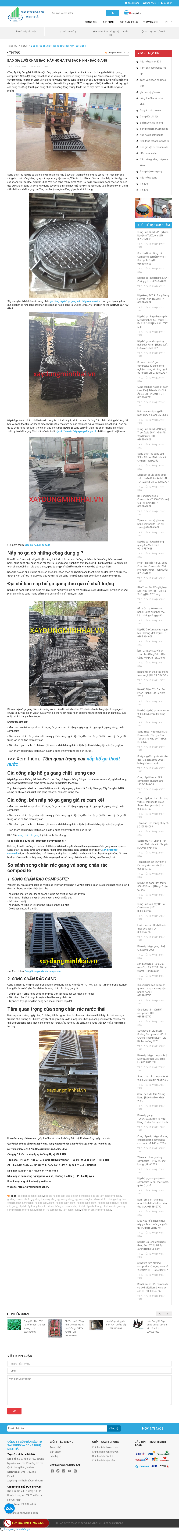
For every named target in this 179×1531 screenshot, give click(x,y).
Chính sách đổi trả (102, 1456)
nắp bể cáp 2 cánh (45, 1202)
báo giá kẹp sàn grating (30, 1195)
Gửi (14, 1411)
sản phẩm (133, 3)
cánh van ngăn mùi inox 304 (153, 83)
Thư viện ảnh (150, 22)
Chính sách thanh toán (105, 1447)
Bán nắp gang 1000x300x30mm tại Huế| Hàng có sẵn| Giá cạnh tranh (152, 1119)
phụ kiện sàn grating (114, 1206)
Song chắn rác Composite (154, 128)
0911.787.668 (153, 1428)
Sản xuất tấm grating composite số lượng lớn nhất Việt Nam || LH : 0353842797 (153, 1266)
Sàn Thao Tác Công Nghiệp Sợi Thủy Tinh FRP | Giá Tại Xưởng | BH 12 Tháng (152, 591)
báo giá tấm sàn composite (106, 1195)
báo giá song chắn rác (78, 1195)
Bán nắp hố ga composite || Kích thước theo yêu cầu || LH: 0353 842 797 (152, 1059)
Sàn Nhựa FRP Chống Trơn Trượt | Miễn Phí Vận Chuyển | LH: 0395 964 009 (152, 844)
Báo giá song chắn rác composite (42, 971)
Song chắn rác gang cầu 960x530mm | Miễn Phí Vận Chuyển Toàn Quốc (152, 457)
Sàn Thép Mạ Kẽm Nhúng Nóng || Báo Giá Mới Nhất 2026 (151, 1097)
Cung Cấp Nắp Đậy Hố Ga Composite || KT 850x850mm (151, 907)
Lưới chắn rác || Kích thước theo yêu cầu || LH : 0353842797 (151, 929)
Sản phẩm (108, 22)
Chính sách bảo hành (104, 1460)
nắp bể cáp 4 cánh (66, 1202)
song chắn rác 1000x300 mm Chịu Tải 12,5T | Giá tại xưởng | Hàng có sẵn (152, 967)
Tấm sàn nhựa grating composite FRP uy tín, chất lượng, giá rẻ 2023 (151, 1161)
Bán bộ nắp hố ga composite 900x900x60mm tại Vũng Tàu (153, 714)
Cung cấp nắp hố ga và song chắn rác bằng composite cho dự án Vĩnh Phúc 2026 (152, 1140)
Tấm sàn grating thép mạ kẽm (154, 162)
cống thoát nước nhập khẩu (152, 101)
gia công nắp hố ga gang (63, 301)
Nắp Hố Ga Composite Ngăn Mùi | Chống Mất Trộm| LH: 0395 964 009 (152, 633)
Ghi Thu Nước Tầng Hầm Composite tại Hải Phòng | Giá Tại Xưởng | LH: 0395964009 (74, 1328)
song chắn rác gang (28, 835)
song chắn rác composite (21, 1209)
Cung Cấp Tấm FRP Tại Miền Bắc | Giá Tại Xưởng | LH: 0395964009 (153, 235)
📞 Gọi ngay (6, 1529)
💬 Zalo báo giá (21, 1529)
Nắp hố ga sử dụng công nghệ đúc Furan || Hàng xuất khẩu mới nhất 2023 (152, 345)
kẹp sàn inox (81, 1199)
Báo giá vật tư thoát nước (154, 147)
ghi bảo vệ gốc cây (150, 92)
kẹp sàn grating (65, 1199)
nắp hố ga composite (88, 301)
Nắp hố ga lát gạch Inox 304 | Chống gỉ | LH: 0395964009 (116, 1325)
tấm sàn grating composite (96, 1209)
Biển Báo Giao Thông (151, 122)
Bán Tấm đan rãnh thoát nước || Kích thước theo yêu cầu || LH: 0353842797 (152, 1203)
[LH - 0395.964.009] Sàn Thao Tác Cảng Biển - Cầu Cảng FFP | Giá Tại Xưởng (151, 654)
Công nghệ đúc (129, 22)
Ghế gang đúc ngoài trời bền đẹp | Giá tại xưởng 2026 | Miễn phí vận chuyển (152, 760)
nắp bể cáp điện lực (108, 1202)
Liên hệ (168, 22)
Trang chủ (91, 22)
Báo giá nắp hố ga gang (38, 545)
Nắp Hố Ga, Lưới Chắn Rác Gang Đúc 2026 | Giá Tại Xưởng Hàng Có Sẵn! (151, 1245)
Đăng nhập (150, 3)
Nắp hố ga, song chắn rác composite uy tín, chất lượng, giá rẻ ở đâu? (153, 1182)
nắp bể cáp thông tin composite (59, 1206)
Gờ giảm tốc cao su (150, 110)
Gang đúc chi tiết (149, 116)
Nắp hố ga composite (151, 134)
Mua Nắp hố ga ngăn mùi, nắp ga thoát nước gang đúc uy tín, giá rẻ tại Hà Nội (152, 1224)
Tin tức (24, 46)
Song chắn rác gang (151, 171)
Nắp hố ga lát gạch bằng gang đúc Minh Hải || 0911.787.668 (150, 545)
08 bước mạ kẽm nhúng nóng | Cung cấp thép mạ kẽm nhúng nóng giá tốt (151, 612)
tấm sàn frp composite (48, 1209)
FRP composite (148, 153)
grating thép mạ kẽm (44, 1199)
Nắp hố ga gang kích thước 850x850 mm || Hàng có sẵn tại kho (152, 886)
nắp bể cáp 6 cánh (86, 1202)
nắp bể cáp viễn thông (90, 1206)
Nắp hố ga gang (148, 177)
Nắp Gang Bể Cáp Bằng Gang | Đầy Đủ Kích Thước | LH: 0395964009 (153, 299)
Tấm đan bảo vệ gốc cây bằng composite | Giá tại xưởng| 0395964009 (150, 524)
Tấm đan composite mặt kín (153, 70)
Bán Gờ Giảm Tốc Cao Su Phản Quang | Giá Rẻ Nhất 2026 (151, 693)
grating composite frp (19, 1199)
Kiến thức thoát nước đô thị (154, 141)
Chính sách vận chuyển (105, 1451)
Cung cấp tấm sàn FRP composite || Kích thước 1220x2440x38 (150, 781)
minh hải (29, 1202)
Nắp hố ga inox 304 (150, 61)
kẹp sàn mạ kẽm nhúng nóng (105, 1199)
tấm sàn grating (71, 1209)
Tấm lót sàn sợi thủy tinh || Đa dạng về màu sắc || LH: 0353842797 (151, 865)
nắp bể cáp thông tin (30, 1206)
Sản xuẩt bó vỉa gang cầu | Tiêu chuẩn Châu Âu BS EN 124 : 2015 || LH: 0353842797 (153, 478)
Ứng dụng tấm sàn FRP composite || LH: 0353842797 (150, 1013)
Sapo (120, 1523)
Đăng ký (167, 3)
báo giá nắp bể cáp (54, 1195)
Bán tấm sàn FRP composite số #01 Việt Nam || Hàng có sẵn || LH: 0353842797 (153, 1287)
